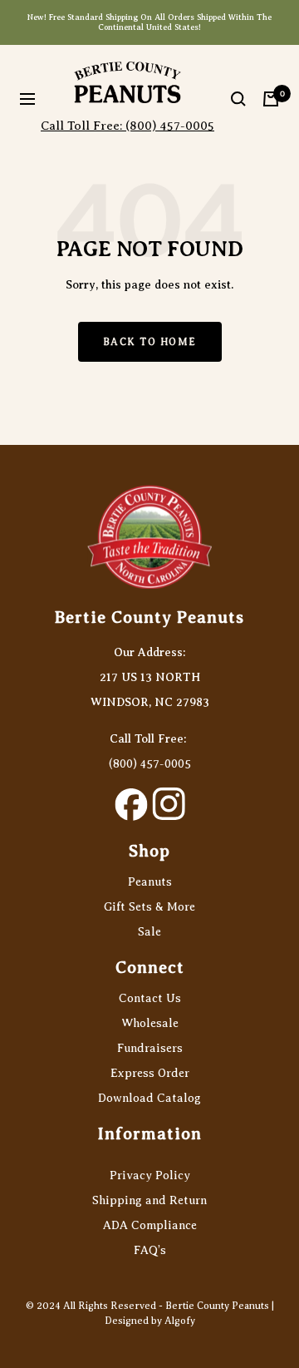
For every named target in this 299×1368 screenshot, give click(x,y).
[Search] (238, 98)
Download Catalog (149, 1098)
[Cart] (270, 98)
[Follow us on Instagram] (168, 803)
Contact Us (150, 998)
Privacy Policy (150, 1175)
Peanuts (150, 882)
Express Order (149, 1073)
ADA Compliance (150, 1225)
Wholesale (150, 1023)
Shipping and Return (149, 1200)
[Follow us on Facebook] (131, 803)
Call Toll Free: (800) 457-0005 (127, 125)
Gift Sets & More (149, 907)
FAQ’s (150, 1250)
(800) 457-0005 (150, 764)
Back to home (150, 342)
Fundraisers (150, 1048)
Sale (149, 932)
